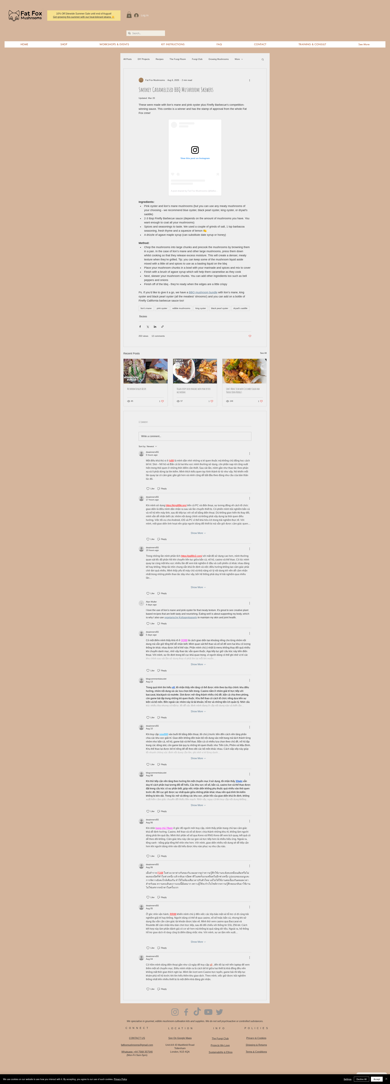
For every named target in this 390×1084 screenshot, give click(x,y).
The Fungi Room (178, 59)
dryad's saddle (240, 308)
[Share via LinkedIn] (155, 326)
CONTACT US (137, 1038)
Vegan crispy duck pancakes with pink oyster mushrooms (193, 390)
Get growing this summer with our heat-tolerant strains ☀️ (84, 17)
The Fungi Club (220, 1038)
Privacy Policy (120, 1079)
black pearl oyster (219, 308)
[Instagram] (175, 1012)
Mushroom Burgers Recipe (136, 388)
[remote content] (195, 157)
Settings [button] (347, 1079)
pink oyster (162, 308)
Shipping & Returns (256, 1045)
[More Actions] (249, 453)
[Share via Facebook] (140, 326)
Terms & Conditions (256, 1051)
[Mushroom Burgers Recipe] (146, 371)
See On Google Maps (180, 1038)
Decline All (361, 1079)
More (237, 59)
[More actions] (249, 80)
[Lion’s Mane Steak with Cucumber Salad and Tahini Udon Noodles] (244, 371)
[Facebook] (186, 1012)
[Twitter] (219, 1012)
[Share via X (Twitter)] (147, 326)
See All (263, 353)
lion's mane (146, 308)
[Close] (386, 1079)
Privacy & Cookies (256, 1038)
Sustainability (220, 1052)
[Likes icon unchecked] (148, 489)
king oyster (200, 308)
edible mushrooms (181, 308)
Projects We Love (220, 1045)
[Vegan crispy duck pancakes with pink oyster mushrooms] (195, 371)
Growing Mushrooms (219, 59)
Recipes (159, 59)
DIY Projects (144, 59)
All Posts (127, 59)
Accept (377, 1079)
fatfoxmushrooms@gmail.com (137, 1045)
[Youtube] (208, 1012)
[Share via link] (162, 326)
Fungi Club (197, 59)
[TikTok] (197, 1012)
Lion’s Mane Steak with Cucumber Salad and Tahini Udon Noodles (243, 390)
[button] (129, 15)
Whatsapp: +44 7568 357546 (137, 1051)
